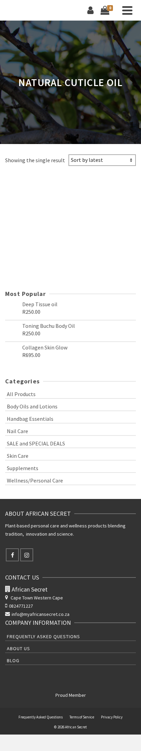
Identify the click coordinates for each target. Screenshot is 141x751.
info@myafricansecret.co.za (40, 614)
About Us (18, 648)
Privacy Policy (112, 717)
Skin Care (17, 455)
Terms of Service (81, 717)
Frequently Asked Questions (43, 636)
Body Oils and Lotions (32, 406)
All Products (21, 394)
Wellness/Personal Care (35, 480)
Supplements (22, 468)
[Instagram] (26, 554)
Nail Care (17, 431)
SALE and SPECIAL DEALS (36, 443)
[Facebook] (12, 554)
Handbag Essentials (30, 418)
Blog (13, 660)
